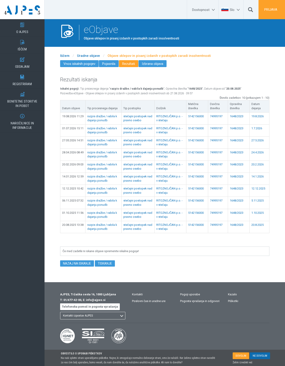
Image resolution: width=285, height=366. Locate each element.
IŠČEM (22, 45)
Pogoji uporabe (190, 294)
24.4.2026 (257, 152)
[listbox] (92, 315)
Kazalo (232, 294)
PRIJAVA (270, 10)
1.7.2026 (256, 128)
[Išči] (250, 10)
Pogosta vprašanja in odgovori (200, 301)
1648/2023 (236, 116)
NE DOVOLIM (260, 355)
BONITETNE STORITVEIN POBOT (22, 100)
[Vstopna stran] (22, 9)
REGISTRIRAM (22, 80)
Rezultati (128, 64)
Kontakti (137, 294)
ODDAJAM (22, 63)
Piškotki (233, 301)
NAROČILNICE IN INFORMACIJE (22, 122)
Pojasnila (108, 64)
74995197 (216, 116)
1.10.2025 (257, 212)
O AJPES (22, 28)
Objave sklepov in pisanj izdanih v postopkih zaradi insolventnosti (159, 56)
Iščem (64, 56)
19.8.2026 (257, 116)
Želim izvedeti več (242, 362)
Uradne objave (88, 56)
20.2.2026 (257, 164)
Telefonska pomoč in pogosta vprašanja (90, 306)
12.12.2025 (258, 188)
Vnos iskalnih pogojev (79, 64)
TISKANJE (105, 263)
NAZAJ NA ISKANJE (77, 263)
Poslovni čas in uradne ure (148, 301)
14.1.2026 (257, 176)
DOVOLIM (241, 355)
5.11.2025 (257, 200)
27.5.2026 (257, 140)
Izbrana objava (152, 64)
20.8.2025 (257, 224)
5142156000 (196, 116)
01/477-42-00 (72, 300)
